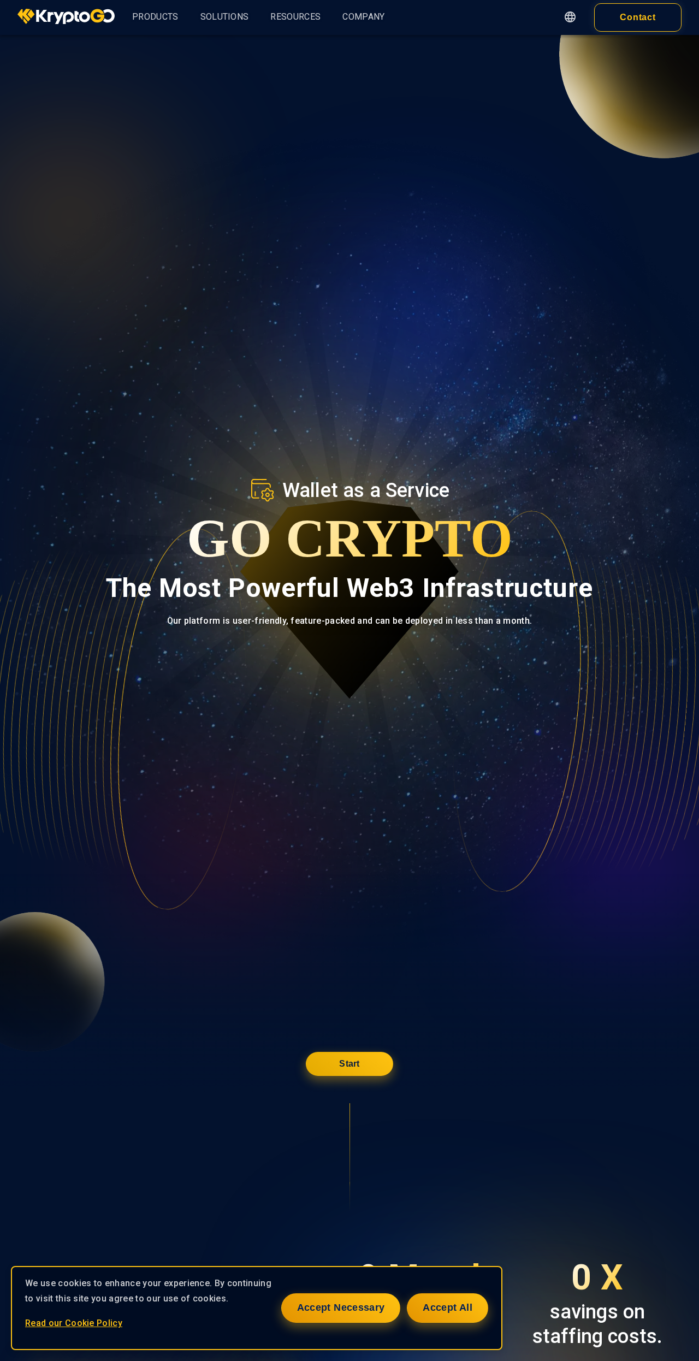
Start (349, 1063)
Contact (638, 17)
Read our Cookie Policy (73, 1323)
